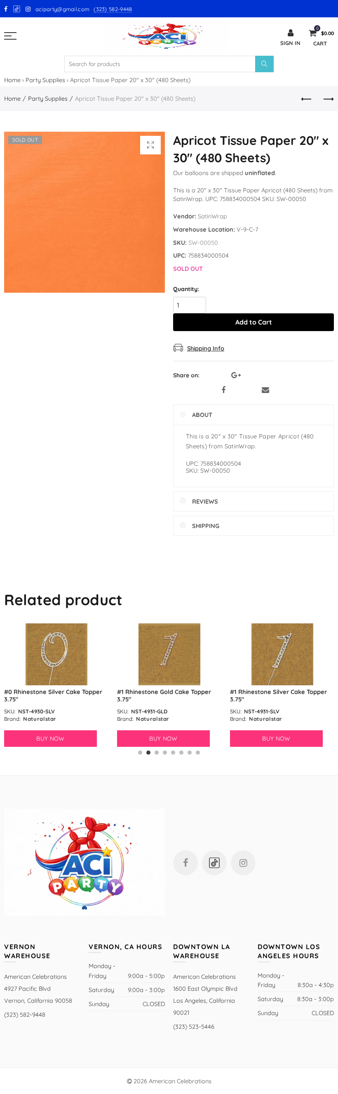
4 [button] (165, 753)
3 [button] (157, 753)
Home (12, 80)
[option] (56, 684)
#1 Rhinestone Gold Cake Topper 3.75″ (164, 695)
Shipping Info (205, 348)
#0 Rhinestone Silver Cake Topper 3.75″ (53, 695)
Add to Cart (253, 322)
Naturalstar (39, 718)
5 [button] (173, 753)
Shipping (205, 526)
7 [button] (190, 753)
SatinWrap (212, 216)
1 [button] (140, 753)
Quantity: (186, 289)
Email (265, 390)
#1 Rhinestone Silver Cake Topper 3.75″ (278, 695)
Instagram (243, 862)
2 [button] (148, 753)
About (202, 415)
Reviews (205, 501)
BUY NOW (50, 738)
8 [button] (198, 753)
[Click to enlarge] (150, 145)
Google (17, 9)
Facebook (223, 390)
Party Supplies (45, 80)
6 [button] (181, 753)
